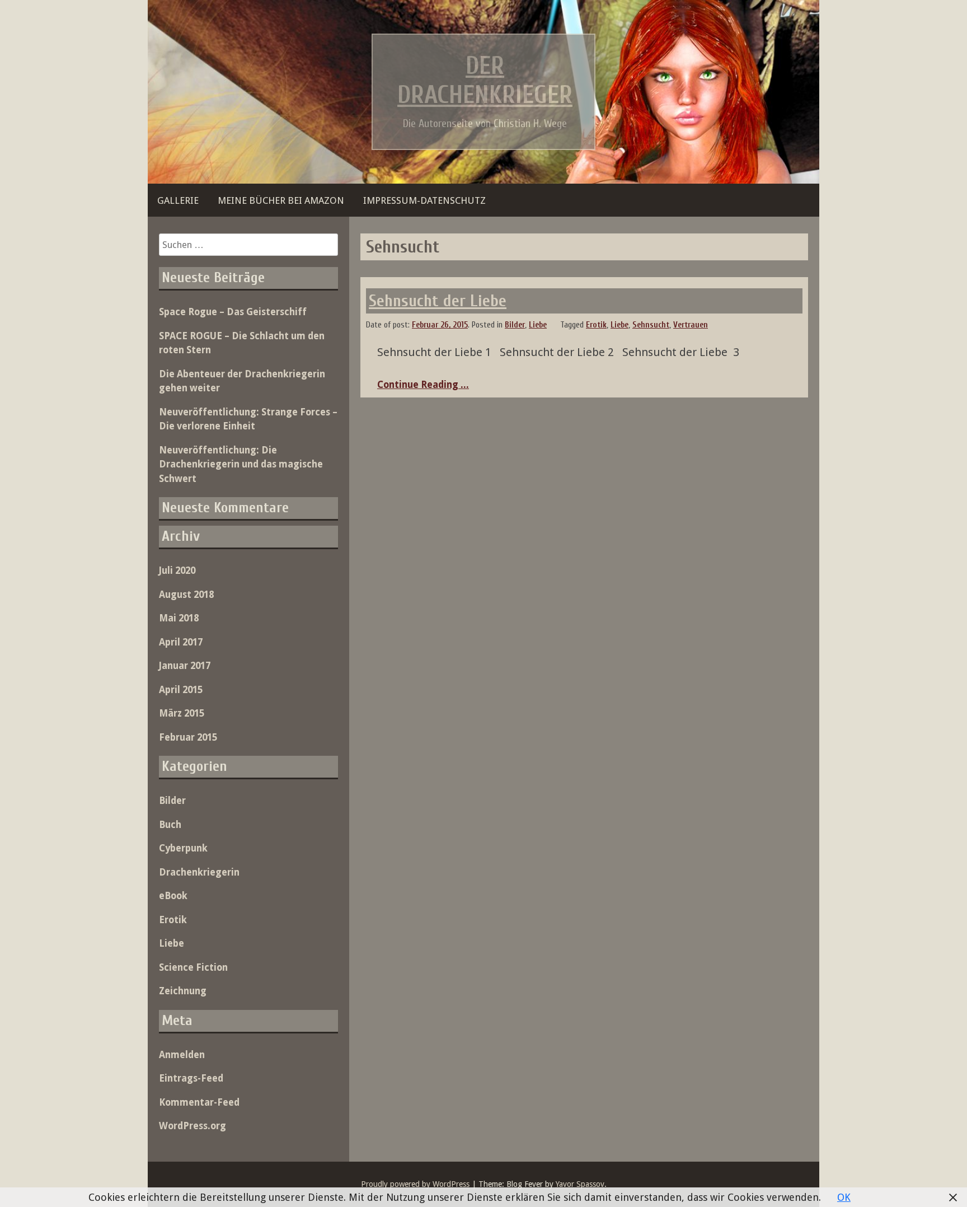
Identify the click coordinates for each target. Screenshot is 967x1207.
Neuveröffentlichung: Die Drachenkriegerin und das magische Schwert (241, 464)
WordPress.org (192, 1125)
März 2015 (181, 713)
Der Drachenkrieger (484, 81)
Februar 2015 (188, 737)
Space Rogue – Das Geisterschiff (233, 311)
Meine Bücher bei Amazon (281, 200)
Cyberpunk (183, 848)
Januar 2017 (184, 665)
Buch (170, 824)
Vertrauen (690, 325)
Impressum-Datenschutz (424, 200)
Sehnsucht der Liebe (437, 301)
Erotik (596, 325)
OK (844, 1197)
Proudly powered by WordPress (415, 1184)
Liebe (538, 325)
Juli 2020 (177, 570)
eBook (173, 895)
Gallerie (178, 200)
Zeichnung (182, 991)
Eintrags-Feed (191, 1078)
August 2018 (186, 594)
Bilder (515, 325)
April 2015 (181, 689)
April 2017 (181, 642)
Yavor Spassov (580, 1184)
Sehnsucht (650, 325)
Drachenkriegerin (199, 872)
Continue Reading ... (423, 384)
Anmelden (182, 1054)
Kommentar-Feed (199, 1102)
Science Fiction (193, 967)
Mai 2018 (179, 618)
